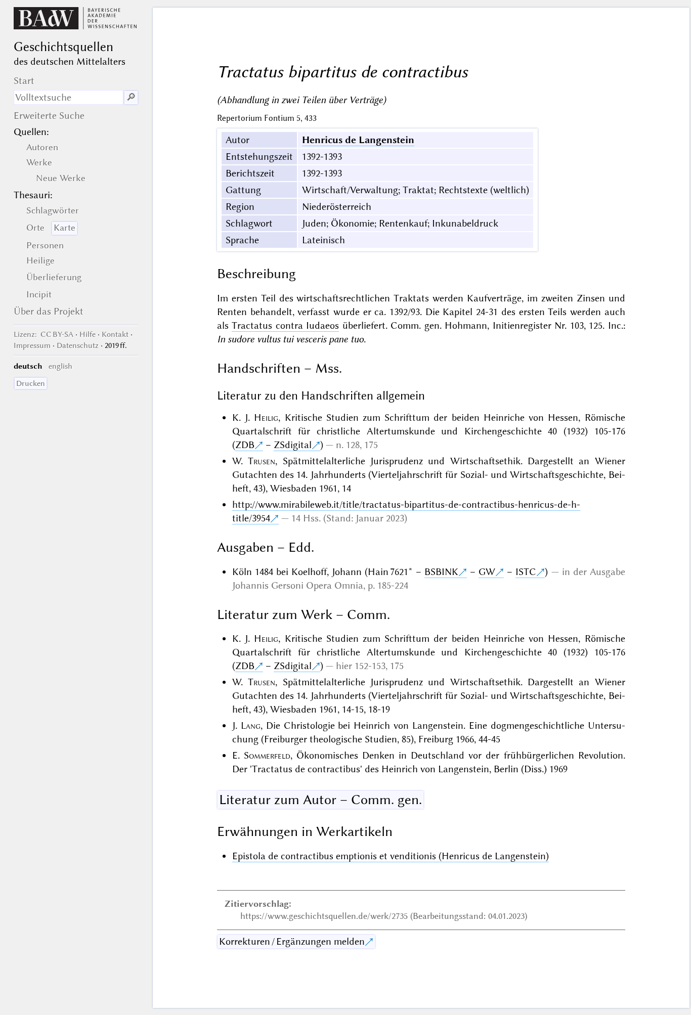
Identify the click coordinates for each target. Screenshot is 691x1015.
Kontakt (115, 334)
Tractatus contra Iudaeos (285, 325)
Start (24, 80)
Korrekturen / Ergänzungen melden (292, 941)
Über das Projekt (48, 311)
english (60, 366)
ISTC (525, 572)
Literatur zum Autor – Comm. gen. (320, 799)
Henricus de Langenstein (358, 140)
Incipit (39, 294)
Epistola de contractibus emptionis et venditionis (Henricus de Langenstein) (390, 856)
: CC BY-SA (43, 334)
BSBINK (441, 572)
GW (487, 572)
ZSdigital (293, 445)
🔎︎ (131, 97)
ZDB (244, 445)
